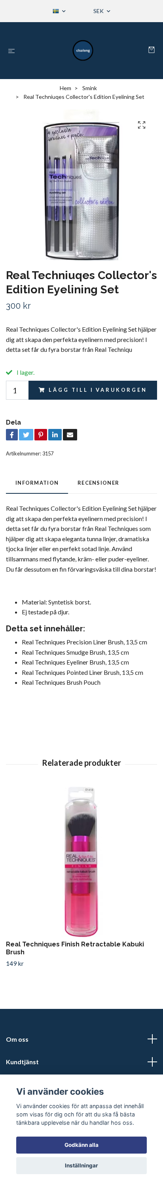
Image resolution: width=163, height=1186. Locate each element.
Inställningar (81, 1165)
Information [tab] (37, 483)
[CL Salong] (83, 50)
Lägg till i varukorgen (98, 390)
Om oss (17, 1039)
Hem (65, 88)
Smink (89, 88)
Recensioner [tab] (98, 483)
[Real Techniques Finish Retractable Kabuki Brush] (81, 861)
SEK (99, 11)
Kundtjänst (22, 1061)
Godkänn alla (81, 1145)
